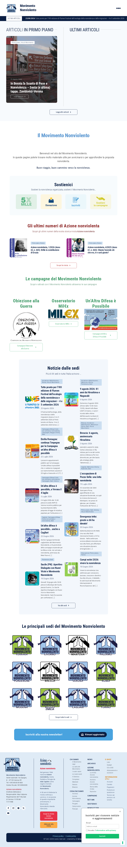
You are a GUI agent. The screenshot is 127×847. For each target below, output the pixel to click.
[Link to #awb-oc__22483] (118, 8)
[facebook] (8, 808)
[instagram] (13, 808)
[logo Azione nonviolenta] (45, 759)
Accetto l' (102, 830)
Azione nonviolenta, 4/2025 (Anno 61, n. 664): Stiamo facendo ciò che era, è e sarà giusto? (102, 250)
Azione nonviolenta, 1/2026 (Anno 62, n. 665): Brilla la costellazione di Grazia (45, 250)
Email (88, 823)
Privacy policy (58, 836)
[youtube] (8, 813)
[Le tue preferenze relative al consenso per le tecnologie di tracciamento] (122, 842)
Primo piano (16, 42)
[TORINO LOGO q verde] (105, 689)
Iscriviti (102, 836)
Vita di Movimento (27, 42)
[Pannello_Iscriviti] (75, 195)
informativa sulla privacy (106, 830)
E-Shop (108, 759)
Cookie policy (71, 836)
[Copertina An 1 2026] (19, 239)
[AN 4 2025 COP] (76, 239)
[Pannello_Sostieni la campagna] (100, 195)
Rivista (42, 243)
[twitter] (23, 808)
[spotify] (18, 808)
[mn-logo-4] (11, 4)
